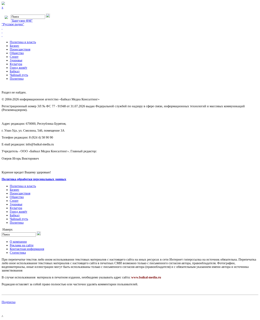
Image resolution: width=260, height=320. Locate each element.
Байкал (15, 71)
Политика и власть (23, 42)
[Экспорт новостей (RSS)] (130, 31)
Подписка (8, 302)
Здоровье (16, 60)
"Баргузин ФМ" (22, 20)
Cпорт (14, 56)
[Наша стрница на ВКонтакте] (130, 28)
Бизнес (14, 45)
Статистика (18, 252)
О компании (18, 241)
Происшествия (20, 49)
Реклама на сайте (22, 245)
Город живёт (18, 67)
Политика (17, 78)
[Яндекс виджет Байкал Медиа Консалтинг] (130, 35)
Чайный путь (19, 75)
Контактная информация (27, 249)
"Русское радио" (13, 24)
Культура (16, 64)
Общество (17, 53)
